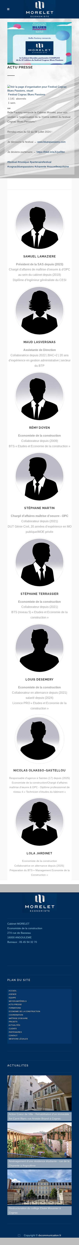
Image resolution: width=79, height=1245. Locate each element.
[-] (19, 1235)
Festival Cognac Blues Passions (26, 94)
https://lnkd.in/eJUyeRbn (51, 151)
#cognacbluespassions (20, 166)
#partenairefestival (40, 161)
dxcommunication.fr (49, 1235)
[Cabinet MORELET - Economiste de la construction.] (40, 9)
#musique (23, 161)
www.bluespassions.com (51, 141)
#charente (40, 166)
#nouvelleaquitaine (58, 166)
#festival (12, 161)
